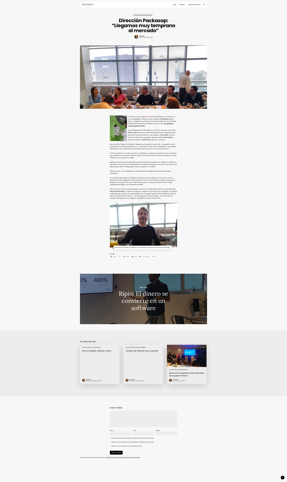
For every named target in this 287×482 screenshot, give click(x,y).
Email (134, 430)
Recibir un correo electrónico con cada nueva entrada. (127, 446)
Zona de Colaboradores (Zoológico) (136, 347)
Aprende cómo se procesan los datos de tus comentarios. (123, 457)
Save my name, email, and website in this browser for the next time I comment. (132, 438)
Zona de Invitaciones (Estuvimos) (143, 15)
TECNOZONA (87, 4)
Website (158, 430)
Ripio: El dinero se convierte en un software (143, 299)
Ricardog (141, 36)
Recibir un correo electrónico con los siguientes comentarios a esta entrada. (133, 442)
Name (112, 430)
